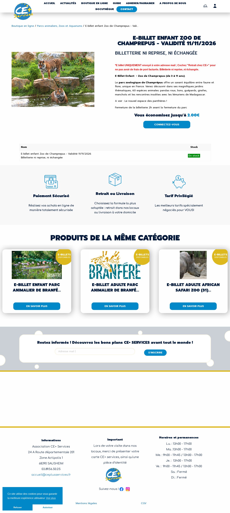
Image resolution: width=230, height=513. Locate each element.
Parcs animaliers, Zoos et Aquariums (59, 26)
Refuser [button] (17, 507)
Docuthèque (104, 9)
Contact (126, 9)
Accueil (49, 3)
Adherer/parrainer (140, 3)
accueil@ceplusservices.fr (51, 474)
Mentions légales (86, 503)
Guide (117, 3)
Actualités (68, 3)
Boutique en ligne (94, 3)
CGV (143, 503)
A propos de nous (172, 3)
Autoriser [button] (48, 507)
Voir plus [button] (51, 498)
